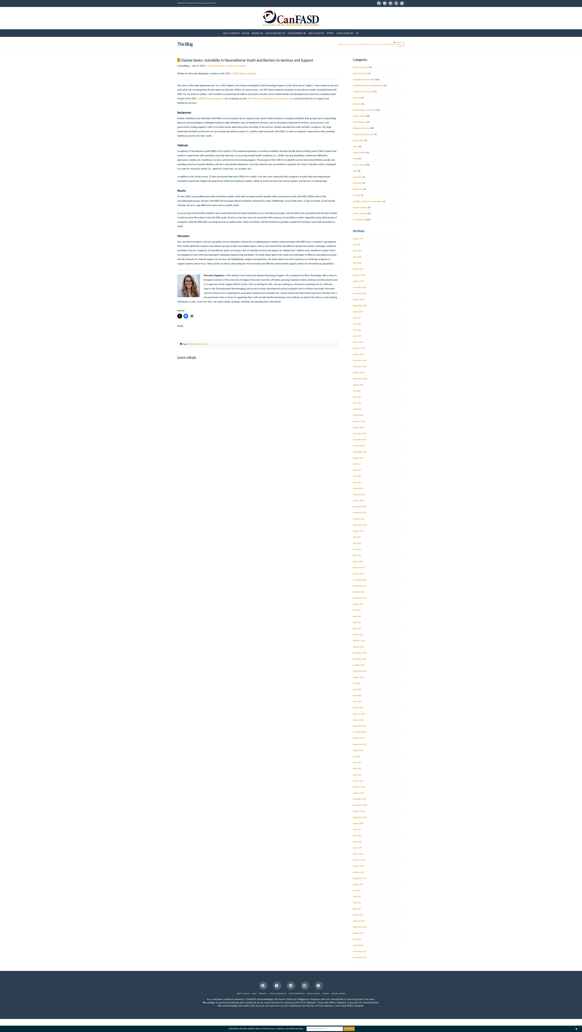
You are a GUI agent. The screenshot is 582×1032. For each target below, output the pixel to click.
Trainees (204, 344)
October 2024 (359, 373)
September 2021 (360, 598)
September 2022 (360, 525)
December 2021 (359, 580)
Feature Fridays (359, 116)
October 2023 (359, 446)
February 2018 (359, 860)
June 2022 (357, 543)
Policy (355, 171)
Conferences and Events (363, 92)
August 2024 (358, 385)
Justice (355, 147)
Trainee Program (216, 66)
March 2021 (358, 635)
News (355, 159)
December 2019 (359, 726)
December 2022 (359, 507)
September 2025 (360, 306)
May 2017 (357, 903)
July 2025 (357, 318)
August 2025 (358, 312)
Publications (358, 189)
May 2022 (357, 549)
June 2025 (357, 324)
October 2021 (359, 592)
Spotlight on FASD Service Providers (368, 201)
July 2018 (357, 830)
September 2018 (360, 817)
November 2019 (359, 732)
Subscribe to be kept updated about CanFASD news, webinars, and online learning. (265, 1029)
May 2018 (357, 842)
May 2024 (357, 403)
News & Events (313, 994)
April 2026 (357, 263)
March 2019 (358, 781)
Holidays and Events (361, 128)
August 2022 (358, 531)
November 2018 (359, 805)
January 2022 (358, 574)
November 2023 (359, 440)
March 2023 (358, 488)
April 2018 (357, 848)
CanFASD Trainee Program (243, 73)
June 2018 (357, 836)
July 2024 (357, 391)
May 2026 (357, 257)
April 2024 (357, 409)
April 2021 (357, 629)
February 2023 (359, 494)
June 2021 (357, 616)
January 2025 (358, 354)
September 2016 (360, 927)
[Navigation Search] (357, 33)
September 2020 (360, 671)
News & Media (359, 165)
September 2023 (360, 452)
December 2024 (359, 360)
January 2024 (358, 427)
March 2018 (358, 854)
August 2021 (358, 604)
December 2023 (359, 434)
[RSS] (402, 3)
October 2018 (359, 811)
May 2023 (357, 476)
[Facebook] (379, 3)
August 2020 (358, 677)
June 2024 (357, 397)
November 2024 (359, 367)
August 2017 (358, 884)
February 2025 (359, 348)
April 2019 (357, 775)
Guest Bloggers (359, 122)
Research (263, 994)
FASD (254, 994)
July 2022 (357, 537)
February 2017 (359, 921)
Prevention (357, 183)
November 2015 (359, 957)
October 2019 (359, 738)
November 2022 (359, 513)
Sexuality (356, 195)
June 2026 (357, 251)
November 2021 (359, 586)
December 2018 (359, 799)
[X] (385, 3)
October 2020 (359, 665)
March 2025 (358, 342)
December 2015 (359, 951)
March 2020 (358, 708)
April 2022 (357, 555)
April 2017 (357, 909)
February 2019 (359, 787)
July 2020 (357, 683)
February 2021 (359, 641)
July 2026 (357, 245)
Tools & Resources (278, 994)
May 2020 (357, 696)
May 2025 (357, 330)
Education (357, 104)
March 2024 (358, 415)
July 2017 (357, 890)
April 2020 (357, 702)
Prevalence (357, 177)
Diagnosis (357, 98)
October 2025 (359, 300)
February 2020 (359, 714)
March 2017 (358, 915)
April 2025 (357, 336)
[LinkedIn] (390, 3)
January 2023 (358, 501)
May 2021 (357, 622)
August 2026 (358, 239)
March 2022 (358, 561)
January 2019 (358, 793)
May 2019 (357, 769)
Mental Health (193, 344)
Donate (326, 994)
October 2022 (359, 519)
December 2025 (359, 287)
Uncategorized (359, 220)
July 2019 (357, 756)
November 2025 (359, 293)
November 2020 (359, 659)
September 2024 (360, 379)
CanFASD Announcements (364, 80)
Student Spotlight (360, 207)
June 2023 (357, 470)
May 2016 (357, 939)
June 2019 (357, 763)
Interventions (358, 140)
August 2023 (358, 458)
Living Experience (297, 994)
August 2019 (358, 750)
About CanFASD (243, 994)
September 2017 (360, 878)
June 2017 (357, 897)
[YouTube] (396, 3)
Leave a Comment (237, 66)
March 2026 (358, 269)
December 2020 (359, 653)
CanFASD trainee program (209, 98)
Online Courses (338, 994)
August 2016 (358, 933)
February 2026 (359, 275)
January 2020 (358, 720)
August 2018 (358, 823)
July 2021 (357, 610)
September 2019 (360, 744)
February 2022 (359, 568)
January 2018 (358, 866)
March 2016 (358, 945)
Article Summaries (360, 67)
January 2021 (358, 647)
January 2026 (358, 281)
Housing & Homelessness (363, 134)
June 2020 (357, 689)
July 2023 (357, 464)
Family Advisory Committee (364, 110)
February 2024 (359, 421)
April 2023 (357, 482)
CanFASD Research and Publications (368, 86)
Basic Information (360, 73)
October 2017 (359, 872)
